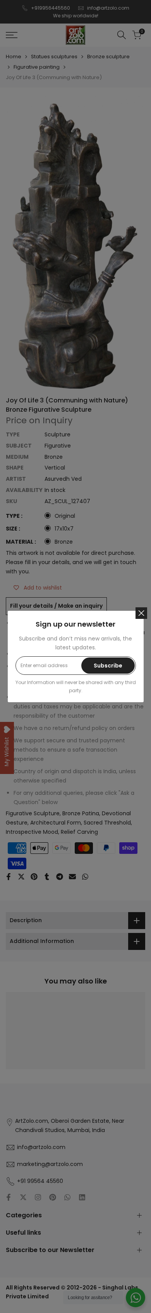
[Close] (141, 613)
